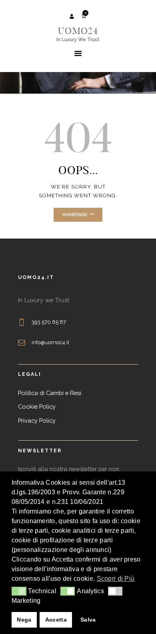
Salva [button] (88, 619)
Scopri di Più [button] (116, 578)
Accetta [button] (56, 619)
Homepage (75, 214)
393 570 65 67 (49, 322)
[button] (19, 591)
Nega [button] (24, 619)
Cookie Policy (37, 406)
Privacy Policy (37, 420)
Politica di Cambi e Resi (49, 392)
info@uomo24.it (51, 342)
